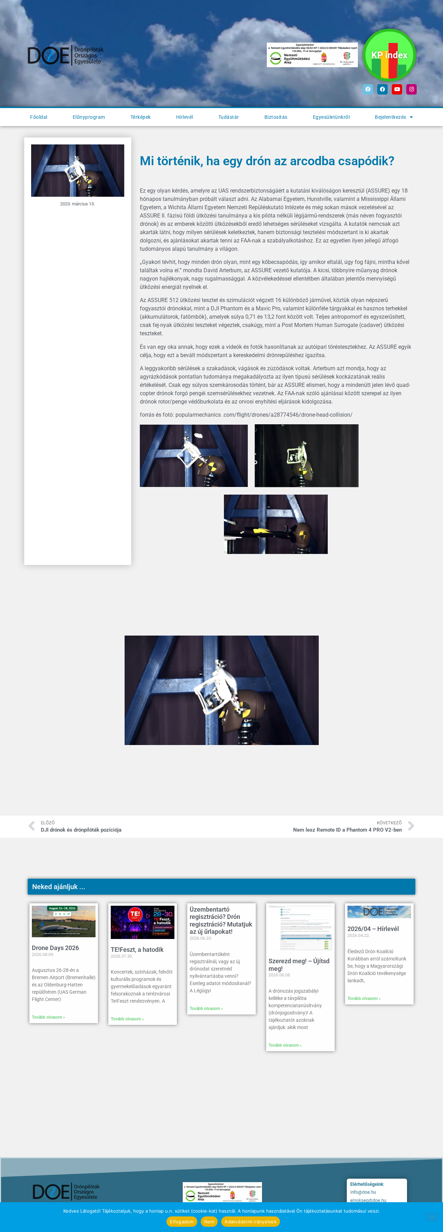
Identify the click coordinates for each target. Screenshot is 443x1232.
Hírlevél (184, 117)
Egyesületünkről (331, 117)
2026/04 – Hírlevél (373, 928)
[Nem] (432, 1217)
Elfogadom (181, 1221)
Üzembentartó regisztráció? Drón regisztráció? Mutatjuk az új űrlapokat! (221, 921)
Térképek (140, 117)
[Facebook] (368, 89)
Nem (209, 1221)
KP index (389, 55)
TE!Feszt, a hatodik (137, 949)
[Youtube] (397, 89)
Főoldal (38, 117)
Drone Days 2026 (55, 947)
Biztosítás (276, 117)
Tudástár (228, 117)
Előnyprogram (89, 117)
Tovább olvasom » (48, 1017)
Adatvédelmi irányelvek (251, 1221)
